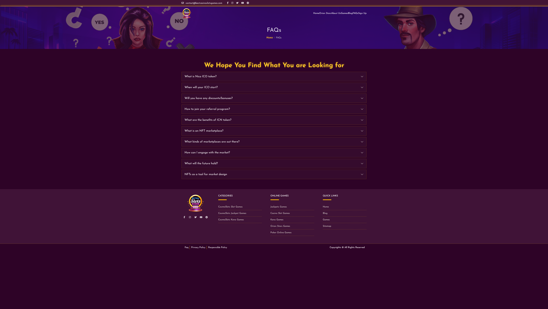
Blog (350, 13)
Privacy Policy (198, 247)
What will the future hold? (201, 163)
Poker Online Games (281, 232)
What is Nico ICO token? (200, 76)
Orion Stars (325, 13)
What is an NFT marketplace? (204, 130)
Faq (186, 247)
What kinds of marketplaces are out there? (212, 141)
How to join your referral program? (207, 109)
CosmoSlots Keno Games (231, 220)
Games (344, 13)
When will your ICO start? (201, 87)
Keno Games (276, 220)
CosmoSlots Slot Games (230, 207)
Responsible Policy (217, 247)
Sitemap (327, 226)
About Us (336, 13)
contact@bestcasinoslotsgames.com (204, 3)
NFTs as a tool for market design (206, 174)
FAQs (355, 13)
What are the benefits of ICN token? (208, 120)
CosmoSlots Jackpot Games (232, 213)
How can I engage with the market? (207, 152)
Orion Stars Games (280, 226)
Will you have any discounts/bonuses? (209, 98)
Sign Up (362, 13)
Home (316, 13)
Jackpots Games (278, 207)
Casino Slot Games (280, 213)
